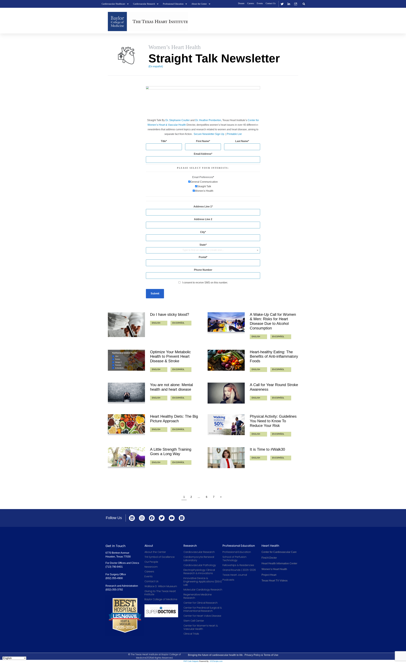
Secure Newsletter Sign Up (209, 134)
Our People (151, 562)
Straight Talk (204, 186)
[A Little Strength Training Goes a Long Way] (126, 457)
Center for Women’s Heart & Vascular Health (200, 627)
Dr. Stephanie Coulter (177, 120)
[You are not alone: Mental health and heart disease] (126, 393)
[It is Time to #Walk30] (226, 457)
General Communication (204, 181)
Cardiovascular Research (144, 4)
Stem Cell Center (193, 621)
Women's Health (204, 190)
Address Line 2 (203, 219)
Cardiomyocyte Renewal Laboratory (198, 558)
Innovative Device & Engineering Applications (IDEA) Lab (202, 582)
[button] (303, 3)
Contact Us (270, 3)
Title (163, 141)
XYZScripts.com (216, 661)
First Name (202, 141)
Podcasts (228, 580)
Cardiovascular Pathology (199, 565)
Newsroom (151, 567)
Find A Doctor (269, 557)
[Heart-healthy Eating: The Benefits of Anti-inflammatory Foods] (226, 360)
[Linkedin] (132, 518)
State (203, 244)
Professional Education (173, 4)
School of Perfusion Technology (234, 558)
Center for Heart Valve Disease (202, 616)
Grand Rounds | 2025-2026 (239, 570)
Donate (241, 3)
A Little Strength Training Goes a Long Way (170, 451)
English (156, 323)
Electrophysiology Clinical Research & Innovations (199, 571)
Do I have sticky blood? (169, 314)
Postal (202, 257)
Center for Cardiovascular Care (279, 552)
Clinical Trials (191, 634)
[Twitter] (162, 518)
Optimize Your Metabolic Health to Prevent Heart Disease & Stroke (170, 356)
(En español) (155, 66)
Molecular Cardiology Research (202, 589)
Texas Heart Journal (235, 575)
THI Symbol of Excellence (159, 557)
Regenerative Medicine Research (197, 596)
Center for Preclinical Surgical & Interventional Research (202, 609)
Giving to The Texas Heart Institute (160, 593)
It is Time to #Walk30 (267, 449)
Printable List (234, 134)
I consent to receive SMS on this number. (205, 282)
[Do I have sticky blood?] (126, 324)
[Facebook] (152, 518)
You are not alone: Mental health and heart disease (171, 387)
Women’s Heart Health (274, 569)
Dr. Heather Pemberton (208, 120)
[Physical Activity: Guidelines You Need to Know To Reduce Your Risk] (226, 424)
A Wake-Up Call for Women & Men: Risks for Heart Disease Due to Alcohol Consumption (273, 321)
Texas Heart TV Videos (275, 580)
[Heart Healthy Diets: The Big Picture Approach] (126, 424)
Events (260, 3)
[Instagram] (142, 518)
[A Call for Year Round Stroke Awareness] (226, 393)
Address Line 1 (202, 206)
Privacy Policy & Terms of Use (261, 655)
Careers (250, 3)
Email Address (202, 153)
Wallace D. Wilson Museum (160, 586)
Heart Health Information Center (279, 563)
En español (178, 323)
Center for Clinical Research (200, 603)
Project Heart (269, 574)
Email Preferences (202, 177)
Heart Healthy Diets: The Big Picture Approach (174, 418)
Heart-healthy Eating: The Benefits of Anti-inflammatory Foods (274, 356)
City (202, 232)
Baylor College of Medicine (160, 599)
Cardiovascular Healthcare (113, 4)
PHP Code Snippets (191, 661)
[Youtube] (172, 518)
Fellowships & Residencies (238, 565)
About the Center (199, 4)
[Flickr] (182, 518)
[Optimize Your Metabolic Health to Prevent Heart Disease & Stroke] (126, 360)
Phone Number (203, 270)
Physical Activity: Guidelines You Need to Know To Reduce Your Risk (273, 421)
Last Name (241, 141)
